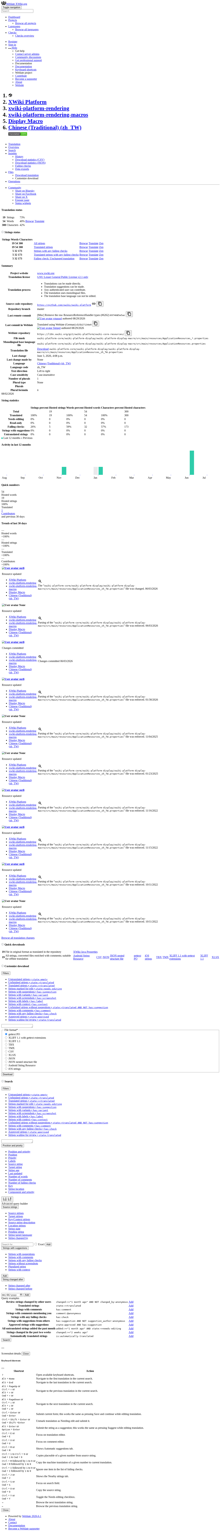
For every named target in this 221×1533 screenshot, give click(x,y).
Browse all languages (27, 29)
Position (12, 1154)
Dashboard (14, 17)
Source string (15, 1164)
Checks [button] (12, 32)
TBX (159, 957)
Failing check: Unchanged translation (54, 258)
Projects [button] (12, 20)
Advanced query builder (14, 1203)
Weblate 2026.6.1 (31, 1516)
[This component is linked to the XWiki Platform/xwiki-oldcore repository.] (94, 304)
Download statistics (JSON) (30, 162)
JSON (106, 957)
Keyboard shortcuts (25, 69)
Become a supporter (26, 78)
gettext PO (14, 1034)
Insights (12, 153)
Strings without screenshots (23, 1263)
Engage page (22, 200)
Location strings (17, 1225)
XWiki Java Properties (85, 951)
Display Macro (25, 121)
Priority (12, 1157)
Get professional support (28, 60)
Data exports (22, 168)
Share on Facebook (25, 193)
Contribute (21, 75)
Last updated (15, 1173)
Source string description (21, 1222)
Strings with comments (20, 1257)
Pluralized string (17, 1266)
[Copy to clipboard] (100, 304)
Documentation (23, 66)
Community (14, 187)
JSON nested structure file (117, 957)
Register (12, 41)
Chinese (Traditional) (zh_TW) (44, 127)
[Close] (2, 1348)
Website (19, 85)
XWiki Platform (27, 102)
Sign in (12, 44)
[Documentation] (2, 232)
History (19, 156)
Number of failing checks (22, 1182)
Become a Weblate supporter (24, 1528)
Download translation (27, 175)
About (18, 82)
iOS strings (148, 957)
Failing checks (23, 165)
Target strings (15, 1216)
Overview (13, 147)
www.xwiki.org (45, 273)
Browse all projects (25, 23)
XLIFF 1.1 (14, 1041)
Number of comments (20, 1179)
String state (14, 1228)
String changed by (18, 1238)
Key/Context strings (19, 1219)
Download (43, 348)
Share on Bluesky (25, 190)
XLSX (215, 957)
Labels (12, 1160)
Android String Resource (81, 957)
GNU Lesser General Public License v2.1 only (62, 277)
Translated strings (43, 247)
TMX (165, 957)
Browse (29, 221)
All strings (39, 243)
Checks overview (24, 35)
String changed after (19, 1285)
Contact (12, 1522)
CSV (99, 957)
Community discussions (28, 57)
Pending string (16, 1231)
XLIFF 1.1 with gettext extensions (27, 1037)
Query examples (10, 1298)
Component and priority (21, 1192)
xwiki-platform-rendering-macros (48, 114)
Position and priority (19, 1151)
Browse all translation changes (18, 937)
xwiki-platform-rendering (38, 108)
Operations (14, 181)
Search (12, 150)
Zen (101, 243)
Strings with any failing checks (50, 250)
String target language (20, 1234)
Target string (15, 1167)
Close (26, 1353)
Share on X (21, 196)
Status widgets (23, 203)
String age (13, 1170)
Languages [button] (14, 26)
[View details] (40, 582)
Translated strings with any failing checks (56, 254)
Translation (14, 144)
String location (16, 1188)
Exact (41, 1244)
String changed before (20, 1288)
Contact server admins (27, 54)
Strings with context (19, 1269)
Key (10, 1185)
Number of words (18, 1176)
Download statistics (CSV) (29, 159)
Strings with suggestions (21, 1254)
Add (48, 1244)
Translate (39, 221)
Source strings (16, 1213)
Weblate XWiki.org (16, 3)
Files (10, 172)
